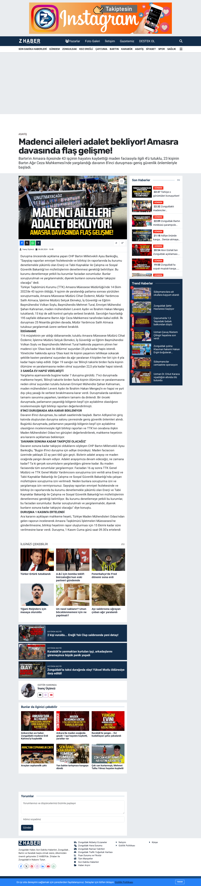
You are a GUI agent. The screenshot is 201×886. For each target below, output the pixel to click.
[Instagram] (45, 695)
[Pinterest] (31, 866)
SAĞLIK (171, 48)
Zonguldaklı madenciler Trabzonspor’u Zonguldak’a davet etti (165, 208)
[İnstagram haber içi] (100, 17)
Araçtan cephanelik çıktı (34, 765)
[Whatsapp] (53, 866)
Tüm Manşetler (85, 858)
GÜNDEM (54, 48)
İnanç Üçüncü (28, 249)
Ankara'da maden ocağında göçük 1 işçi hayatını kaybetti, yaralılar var (72, 736)
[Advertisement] (100, 91)
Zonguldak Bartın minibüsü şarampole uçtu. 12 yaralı (166, 223)
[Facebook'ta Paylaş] (22, 243)
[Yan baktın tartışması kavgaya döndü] (72, 753)
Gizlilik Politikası (127, 845)
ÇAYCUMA (101, 48)
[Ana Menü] (181, 49)
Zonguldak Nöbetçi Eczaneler (92, 842)
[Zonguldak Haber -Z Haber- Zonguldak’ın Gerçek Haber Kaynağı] (30, 41)
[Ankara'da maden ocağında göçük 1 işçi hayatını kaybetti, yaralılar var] (72, 720)
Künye (155, 842)
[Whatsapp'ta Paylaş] (32, 243)
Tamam (180, 882)
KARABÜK (127, 48)
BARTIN (114, 48)
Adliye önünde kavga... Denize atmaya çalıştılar (165, 237)
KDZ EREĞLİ (86, 48)
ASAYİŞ (139, 48)
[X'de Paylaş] (27, 243)
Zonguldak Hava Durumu (90, 845)
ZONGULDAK (69, 48)
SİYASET (151, 48)
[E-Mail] (40, 695)
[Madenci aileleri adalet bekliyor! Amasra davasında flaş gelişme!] (73, 207)
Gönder (27, 827)
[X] (26, 866)
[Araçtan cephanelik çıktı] (37, 753)
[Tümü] (178, 180)
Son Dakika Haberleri (88, 862)
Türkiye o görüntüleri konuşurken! (166, 193)
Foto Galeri (92, 41)
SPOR (161, 48)
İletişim (110, 41)
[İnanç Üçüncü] (28, 690)
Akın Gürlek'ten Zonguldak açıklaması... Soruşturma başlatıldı (166, 252)
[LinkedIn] (42, 866)
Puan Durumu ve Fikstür (89, 855)
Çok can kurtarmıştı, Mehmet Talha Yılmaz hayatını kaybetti (107, 767)
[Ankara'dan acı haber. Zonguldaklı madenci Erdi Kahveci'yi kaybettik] (37, 720)
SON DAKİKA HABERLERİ (33, 48)
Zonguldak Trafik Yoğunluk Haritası (95, 852)
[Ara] (180, 41)
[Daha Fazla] (38, 243)
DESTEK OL (147, 41)
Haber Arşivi (84, 865)
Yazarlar (74, 41)
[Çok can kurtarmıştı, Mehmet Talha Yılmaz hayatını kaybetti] (108, 753)
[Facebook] (21, 866)
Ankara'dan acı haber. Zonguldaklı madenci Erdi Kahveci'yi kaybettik (34, 736)
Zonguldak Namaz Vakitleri (91, 849)
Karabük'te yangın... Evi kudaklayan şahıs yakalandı (106, 734)
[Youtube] (51, 695)
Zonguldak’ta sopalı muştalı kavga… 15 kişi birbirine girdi (165, 266)
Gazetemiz (127, 41)
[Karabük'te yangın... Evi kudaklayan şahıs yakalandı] (108, 720)
